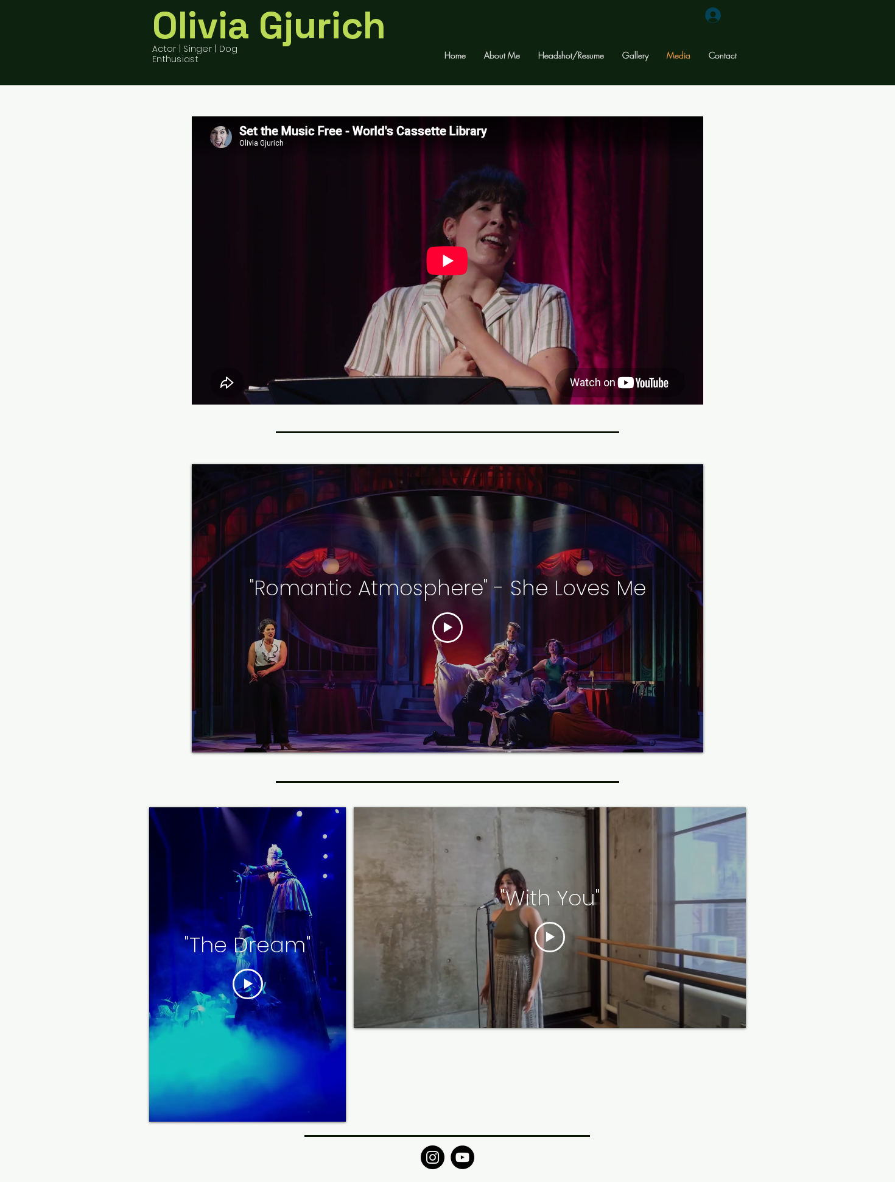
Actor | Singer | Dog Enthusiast (195, 54)
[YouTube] (462, 1157)
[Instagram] (432, 1157)
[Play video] (447, 627)
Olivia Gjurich (269, 25)
